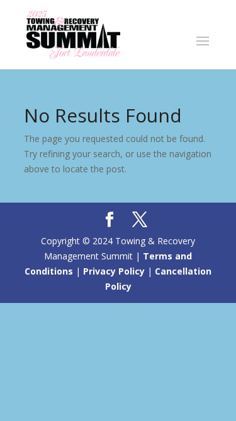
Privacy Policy (114, 271)
